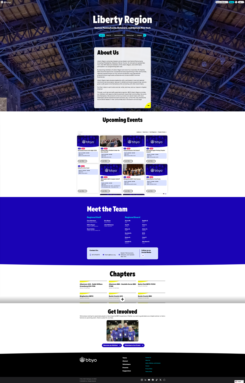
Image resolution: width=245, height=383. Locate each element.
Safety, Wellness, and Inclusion (153, 363)
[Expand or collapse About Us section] (147, 105)
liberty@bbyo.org (110, 254)
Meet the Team (130, 35)
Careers (147, 366)
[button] (2, 2)
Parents (125, 367)
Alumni (125, 361)
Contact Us (148, 357)
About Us (108, 35)
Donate (231, 2)
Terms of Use (148, 371)
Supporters (126, 371)
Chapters (139, 35)
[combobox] (239, 381)
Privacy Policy (148, 368)
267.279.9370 (96, 254)
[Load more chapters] (122, 299)
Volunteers (126, 364)
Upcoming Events (118, 35)
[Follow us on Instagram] (143, 255)
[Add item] (144, 35)
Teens (124, 358)
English (239, 381)
